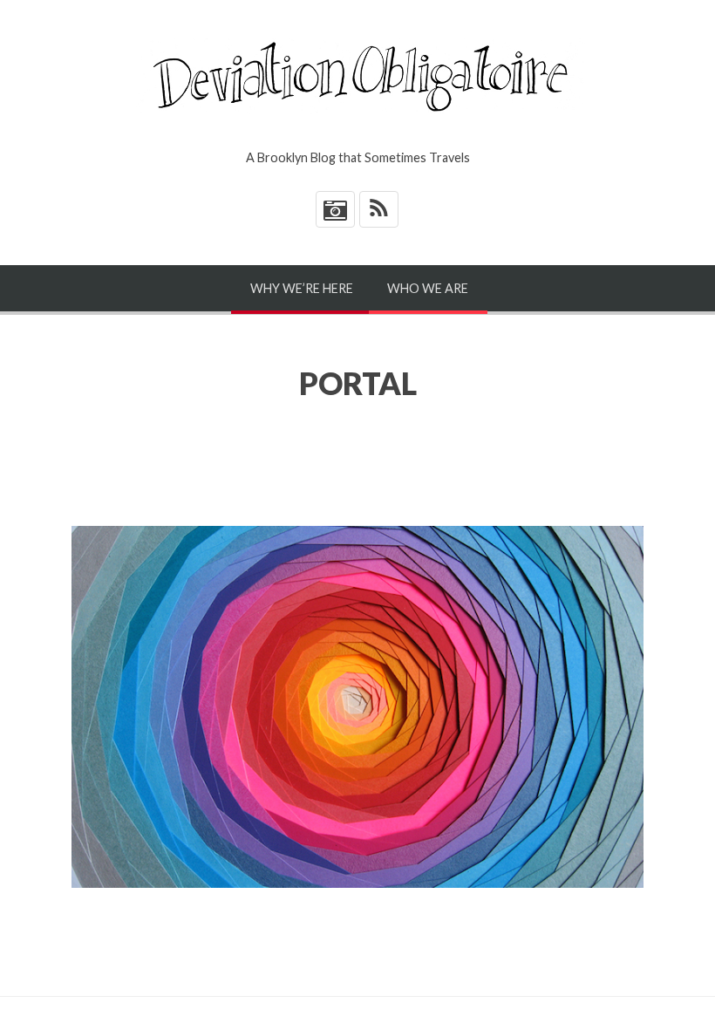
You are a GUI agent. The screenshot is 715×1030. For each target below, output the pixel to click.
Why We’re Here (301, 288)
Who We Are (427, 288)
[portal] (358, 707)
